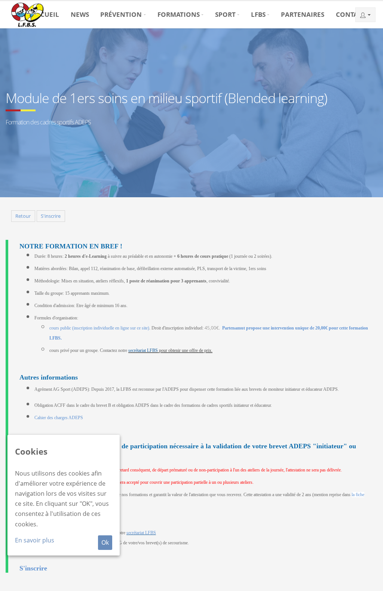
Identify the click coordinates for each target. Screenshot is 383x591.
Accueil (45, 14)
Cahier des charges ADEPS (58, 417)
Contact (351, 14)
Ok (105, 542)
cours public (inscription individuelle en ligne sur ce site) (99, 328)
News (80, 14)
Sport (225, 14)
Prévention (121, 14)
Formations (178, 14)
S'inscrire (51, 216)
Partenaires (302, 14)
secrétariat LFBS (143, 350)
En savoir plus (34, 540)
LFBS (258, 14)
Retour (23, 216)
